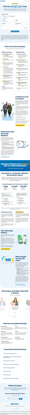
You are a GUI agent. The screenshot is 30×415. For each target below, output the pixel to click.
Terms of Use (19, 411)
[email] (18, 396)
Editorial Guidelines (27, 411)
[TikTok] (14, 408)
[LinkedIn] (14, 396)
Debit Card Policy (3, 411)
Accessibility (23, 411)
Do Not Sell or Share (15, 411)
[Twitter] (16, 396)
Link (8, 397)
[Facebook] (11, 396)
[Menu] (28, 1)
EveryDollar (22, 107)
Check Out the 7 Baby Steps (20, 284)
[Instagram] (18, 408)
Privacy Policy (6, 411)
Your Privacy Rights (11, 411)
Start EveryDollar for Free (20, 125)
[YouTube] (16, 408)
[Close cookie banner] (29, 412)
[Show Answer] (26, 354)
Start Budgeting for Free (5, 156)
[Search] (25, 1)
